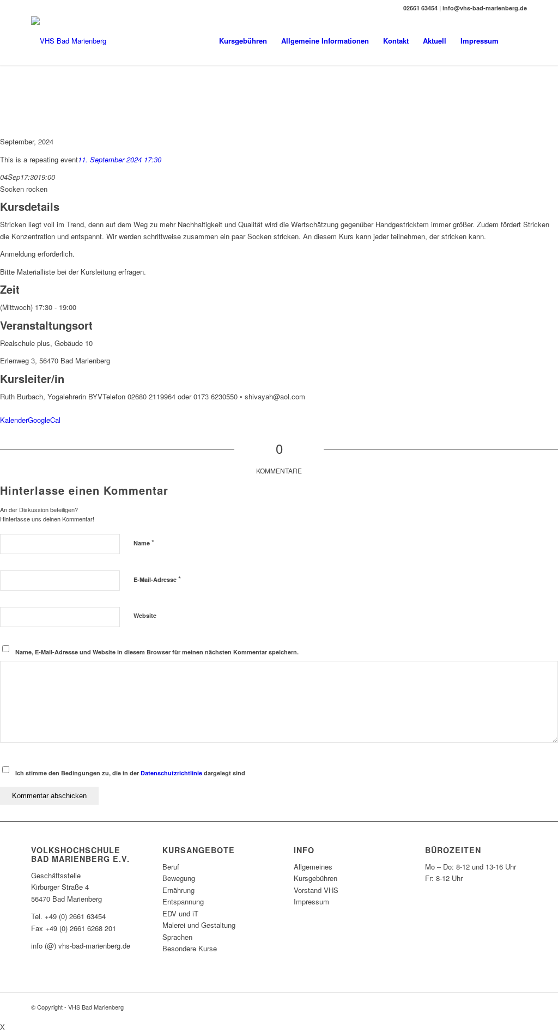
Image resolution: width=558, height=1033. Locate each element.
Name (144, 542)
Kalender (14, 420)
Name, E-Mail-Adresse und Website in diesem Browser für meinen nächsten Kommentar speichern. (157, 652)
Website (145, 615)
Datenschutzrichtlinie (171, 773)
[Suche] (516, 40)
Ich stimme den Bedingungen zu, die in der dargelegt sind (130, 773)
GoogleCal (44, 420)
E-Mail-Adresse (157, 579)
